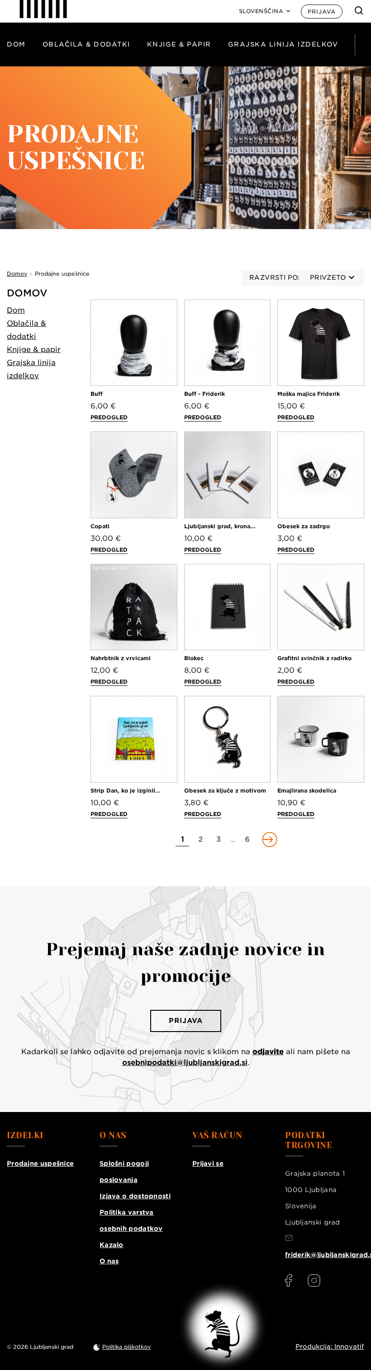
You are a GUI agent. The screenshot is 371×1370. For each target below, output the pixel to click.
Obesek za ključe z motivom (225, 790)
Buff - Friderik (204, 393)
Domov (27, 293)
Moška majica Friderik (308, 393)
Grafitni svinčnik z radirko (314, 658)
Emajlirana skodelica (306, 790)
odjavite (268, 1051)
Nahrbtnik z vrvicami (120, 658)
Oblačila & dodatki (86, 44)
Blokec (194, 658)
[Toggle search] (358, 10)
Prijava (322, 11)
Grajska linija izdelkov (283, 44)
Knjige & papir (179, 44)
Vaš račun (217, 1135)
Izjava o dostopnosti (135, 1196)
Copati (99, 526)
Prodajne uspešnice (40, 1163)
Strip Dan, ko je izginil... (125, 790)
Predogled (109, 417)
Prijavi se (208, 1163)
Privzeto (328, 277)
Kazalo (112, 1244)
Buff (96, 393)
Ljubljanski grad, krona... (220, 526)
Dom (16, 44)
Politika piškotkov (126, 1346)
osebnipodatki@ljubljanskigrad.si (184, 1062)
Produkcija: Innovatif (329, 1346)
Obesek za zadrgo (303, 526)
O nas (109, 1261)
